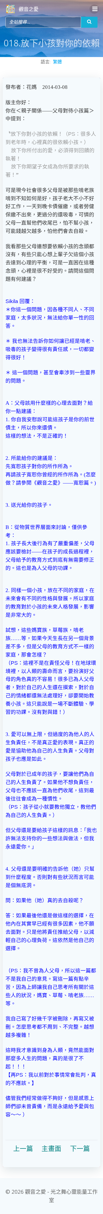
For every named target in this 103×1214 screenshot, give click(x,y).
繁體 (57, 62)
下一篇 (80, 1148)
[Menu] (94, 9)
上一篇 (23, 1148)
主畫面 (51, 1148)
